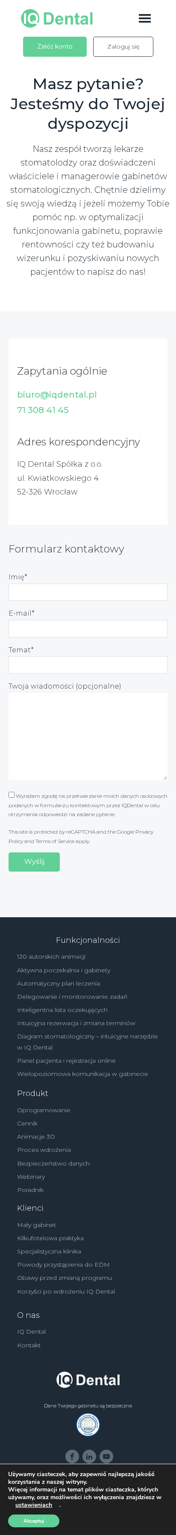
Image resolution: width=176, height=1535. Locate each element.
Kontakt (29, 1345)
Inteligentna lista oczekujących (62, 1010)
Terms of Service (54, 841)
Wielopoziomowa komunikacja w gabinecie (82, 1074)
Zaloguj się (123, 46)
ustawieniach (33, 1505)
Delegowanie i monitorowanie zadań (72, 996)
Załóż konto (55, 46)
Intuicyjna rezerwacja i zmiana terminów (76, 1023)
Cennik (27, 1123)
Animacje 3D (36, 1136)
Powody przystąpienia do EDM (63, 1264)
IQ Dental (31, 1331)
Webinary (31, 1176)
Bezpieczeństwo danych (53, 1163)
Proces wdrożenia (44, 1150)
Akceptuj (33, 1521)
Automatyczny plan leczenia (58, 983)
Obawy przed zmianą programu (64, 1278)
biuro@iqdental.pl (57, 395)
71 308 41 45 (43, 410)
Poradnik (30, 1190)
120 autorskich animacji (51, 956)
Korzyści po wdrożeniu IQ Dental (66, 1291)
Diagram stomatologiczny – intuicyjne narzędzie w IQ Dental (87, 1041)
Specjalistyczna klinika (49, 1251)
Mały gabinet (36, 1225)
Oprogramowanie (43, 1110)
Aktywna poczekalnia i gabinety (63, 970)
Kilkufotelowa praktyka (50, 1238)
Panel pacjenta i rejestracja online (66, 1060)
